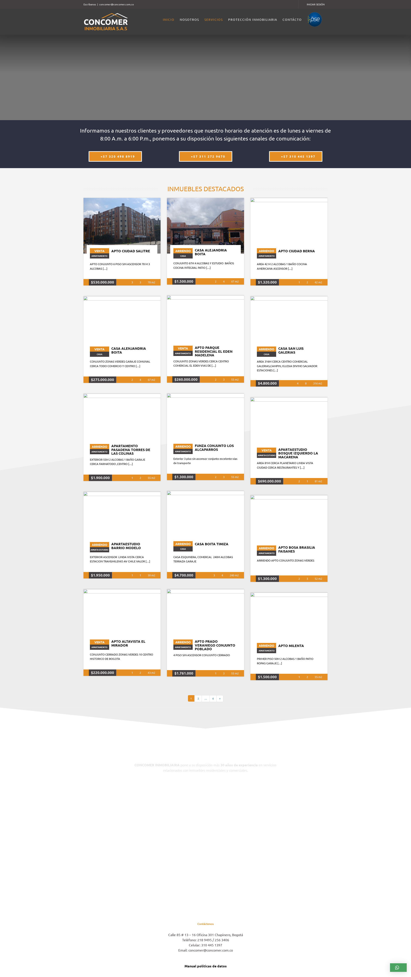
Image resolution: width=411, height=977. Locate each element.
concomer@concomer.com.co (116, 4)
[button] (398, 967)
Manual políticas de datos (206, 966)
